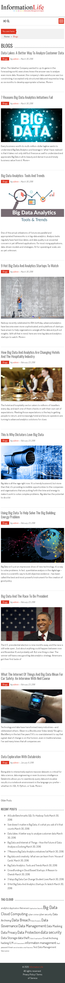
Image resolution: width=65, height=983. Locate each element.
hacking (5, 943)
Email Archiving (50, 938)
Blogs (5, 58)
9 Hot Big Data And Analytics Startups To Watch (30, 265)
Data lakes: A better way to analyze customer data (32, 52)
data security (51, 932)
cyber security (45, 914)
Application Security (36, 908)
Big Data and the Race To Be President (24, 596)
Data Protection (28, 932)
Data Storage (9, 938)
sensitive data (18, 947)
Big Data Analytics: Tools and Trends (22, 175)
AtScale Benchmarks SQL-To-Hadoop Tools (28, 815)
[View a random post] (4, 21)
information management (40, 943)
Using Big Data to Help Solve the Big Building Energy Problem (28, 514)
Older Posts (6, 801)
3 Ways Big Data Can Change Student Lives (28, 879)
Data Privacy (9, 932)
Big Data (50, 907)
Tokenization (5, 951)
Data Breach (21, 919)
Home (7, 36)
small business (28, 947)
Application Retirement (19, 908)
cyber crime (33, 914)
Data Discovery (36, 921)
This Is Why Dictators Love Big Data (22, 434)
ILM (11, 943)
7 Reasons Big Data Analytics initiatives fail (27, 97)
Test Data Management (44, 947)
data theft (24, 938)
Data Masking (54, 926)
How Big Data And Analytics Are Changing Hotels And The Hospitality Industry (30, 354)
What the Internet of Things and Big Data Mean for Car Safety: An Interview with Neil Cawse (32, 676)
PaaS (58, 943)
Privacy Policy (29, 974)
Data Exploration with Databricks (21, 756)
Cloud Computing (14, 913)
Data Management (32, 925)
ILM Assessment (19, 943)
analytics (5, 908)
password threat (7, 947)
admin (16, 58)
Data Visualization (36, 938)
